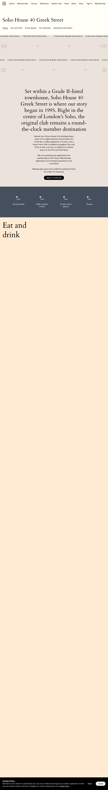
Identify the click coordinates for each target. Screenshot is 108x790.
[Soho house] (5, 3)
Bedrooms (44, 3)
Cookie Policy (64, 786)
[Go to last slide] (3, 46)
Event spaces (30, 28)
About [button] (12, 3)
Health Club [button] (56, 3)
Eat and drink (16, 28)
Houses (34, 3)
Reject (90, 784)
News (74, 3)
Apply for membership (53, 178)
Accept (100, 784)
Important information (62, 28)
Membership (22, 3)
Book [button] (67, 3)
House (5, 28)
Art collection (45, 28)
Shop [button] (81, 3)
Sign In (89, 3)
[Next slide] (104, 46)
